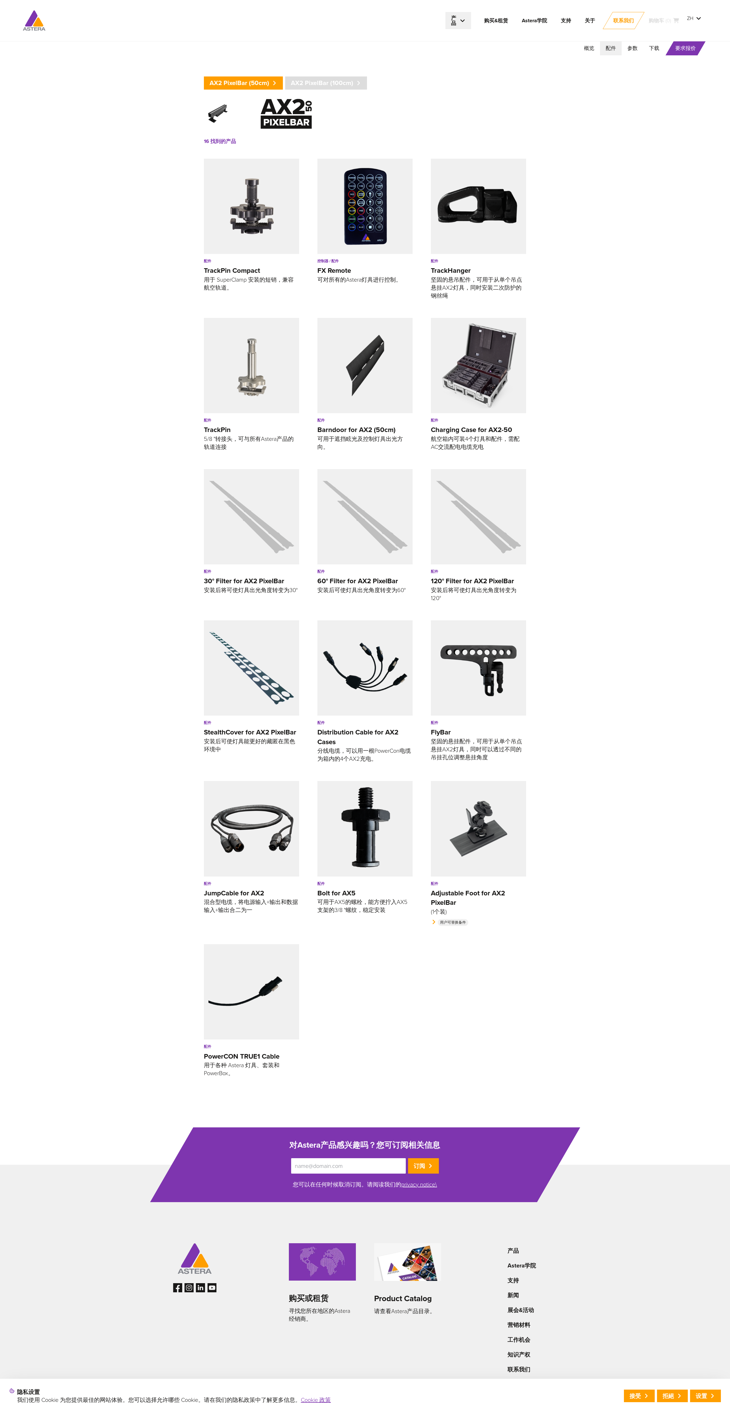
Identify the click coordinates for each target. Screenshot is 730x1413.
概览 (589, 48)
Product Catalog (403, 1298)
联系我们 (519, 1369)
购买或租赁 (309, 1298)
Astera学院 (522, 1265)
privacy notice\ (419, 1184)
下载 (654, 48)
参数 (632, 48)
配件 (611, 48)
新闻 (513, 1295)
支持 (513, 1280)
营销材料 (519, 1325)
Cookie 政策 (316, 1400)
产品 (513, 1250)
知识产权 (519, 1354)
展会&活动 (521, 1310)
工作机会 (519, 1339)
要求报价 (685, 48)
